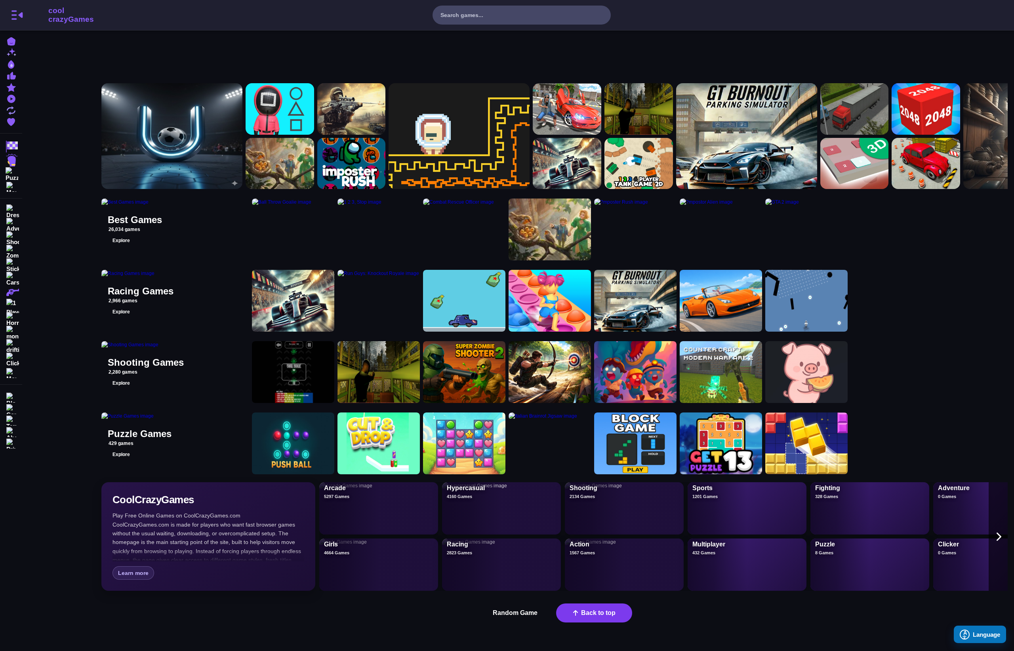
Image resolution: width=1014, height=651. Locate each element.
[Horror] (11, 319)
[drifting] (11, 346)
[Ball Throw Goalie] (171, 136)
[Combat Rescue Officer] (351, 109)
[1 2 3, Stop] (280, 109)
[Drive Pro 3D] (721, 301)
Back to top (598, 612)
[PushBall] (293, 443)
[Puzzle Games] (11, 173)
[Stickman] (11, 265)
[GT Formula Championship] (567, 163)
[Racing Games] (11, 146)
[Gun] (11, 292)
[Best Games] (11, 63)
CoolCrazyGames (60, 15)
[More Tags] (11, 372)
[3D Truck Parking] (854, 109)
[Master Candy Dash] (464, 443)
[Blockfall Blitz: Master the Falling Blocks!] (635, 443)
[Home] (11, 40)
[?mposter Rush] (351, 163)
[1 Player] (11, 306)
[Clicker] (11, 360)
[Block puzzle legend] (806, 443)
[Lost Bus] (638, 109)
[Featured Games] (11, 86)
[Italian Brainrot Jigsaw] (550, 443)
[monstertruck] (11, 333)
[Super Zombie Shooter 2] (464, 372)
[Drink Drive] (464, 301)
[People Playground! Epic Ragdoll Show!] (280, 163)
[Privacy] (11, 443)
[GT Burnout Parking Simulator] (746, 136)
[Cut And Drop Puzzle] (378, 443)
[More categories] (998, 536)
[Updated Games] (11, 109)
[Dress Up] (11, 211)
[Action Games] (11, 160)
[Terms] (11, 420)
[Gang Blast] (635, 372)
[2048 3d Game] (926, 109)
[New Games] (11, 52)
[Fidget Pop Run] (550, 301)
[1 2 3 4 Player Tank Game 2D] (638, 163)
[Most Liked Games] (11, 75)
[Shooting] (11, 238)
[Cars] (11, 279)
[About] (11, 431)
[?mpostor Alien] (459, 136)
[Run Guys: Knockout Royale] (378, 301)
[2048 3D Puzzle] (854, 163)
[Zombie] (11, 252)
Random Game (515, 612)
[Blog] (11, 397)
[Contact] (11, 408)
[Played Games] (11, 98)
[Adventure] (11, 225)
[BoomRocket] (806, 301)
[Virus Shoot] (293, 372)
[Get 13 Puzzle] (721, 443)
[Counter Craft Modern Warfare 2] (721, 372)
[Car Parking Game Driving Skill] (926, 163)
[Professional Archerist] (550, 372)
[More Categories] (11, 186)
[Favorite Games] (11, 121)
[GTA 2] (567, 109)
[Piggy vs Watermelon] (806, 372)
